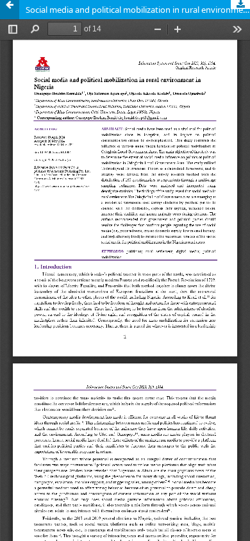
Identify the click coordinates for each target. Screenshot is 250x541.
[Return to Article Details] (9, 9)
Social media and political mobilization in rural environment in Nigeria (138, 9)
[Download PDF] (240, 4)
